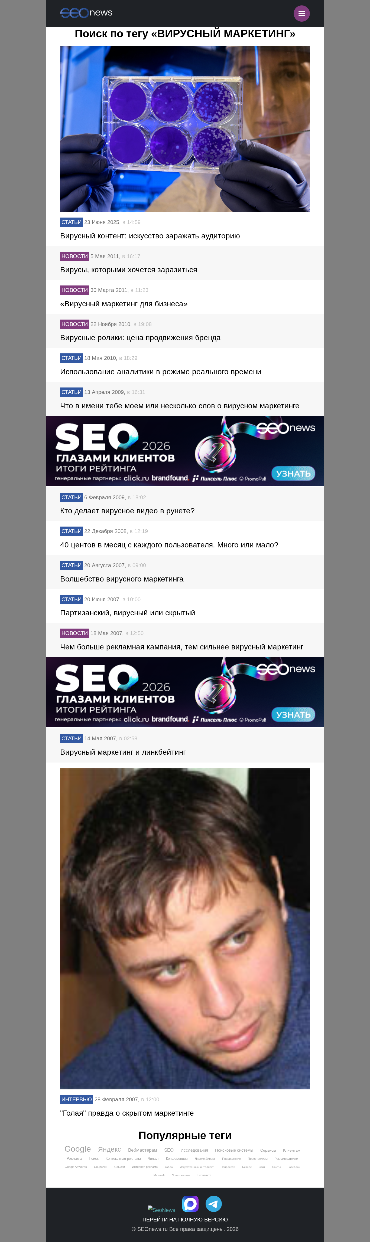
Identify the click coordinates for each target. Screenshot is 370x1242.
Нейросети (228, 1166)
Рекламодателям (286, 1158)
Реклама (74, 1158)
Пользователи (181, 1175)
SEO (169, 1150)
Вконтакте (204, 1175)
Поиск (94, 1158)
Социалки (100, 1166)
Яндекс (109, 1149)
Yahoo (169, 1166)
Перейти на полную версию (185, 1220)
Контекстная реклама (123, 1158)
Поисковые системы (234, 1150)
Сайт (262, 1166)
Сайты (276, 1166)
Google (77, 1149)
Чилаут (153, 1159)
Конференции (177, 1159)
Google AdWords (76, 1166)
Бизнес (247, 1166)
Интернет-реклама (145, 1166)
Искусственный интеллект (197, 1166)
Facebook (294, 1166)
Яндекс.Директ (205, 1158)
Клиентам (291, 1150)
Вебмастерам (142, 1150)
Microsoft (159, 1175)
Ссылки (119, 1166)
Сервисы (268, 1150)
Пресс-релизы (258, 1158)
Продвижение (231, 1158)
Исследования (194, 1150)
